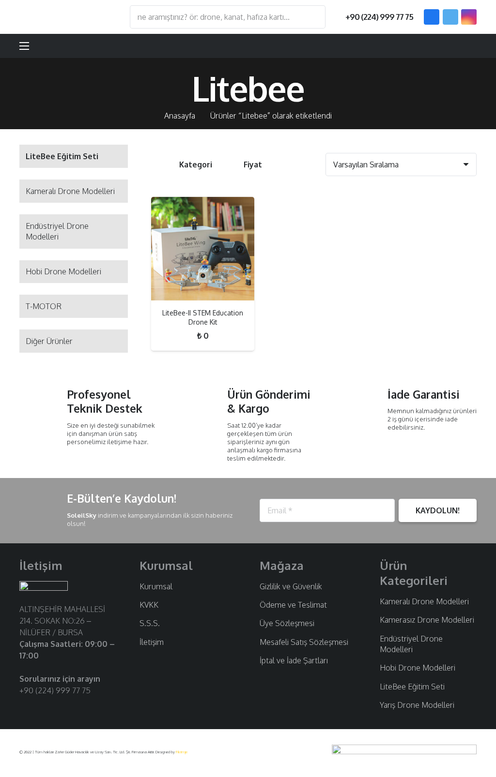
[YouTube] (56, 709)
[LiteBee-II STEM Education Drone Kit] (202, 248)
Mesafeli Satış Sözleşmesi (304, 642)
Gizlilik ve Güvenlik (291, 586)
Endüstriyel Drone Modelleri (57, 231)
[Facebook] (431, 17)
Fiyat (253, 164)
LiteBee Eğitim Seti (412, 686)
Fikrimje (181, 751)
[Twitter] (450, 17)
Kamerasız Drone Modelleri (427, 620)
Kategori (195, 164)
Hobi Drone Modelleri (63, 271)
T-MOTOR (44, 306)
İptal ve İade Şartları (294, 660)
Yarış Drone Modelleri (417, 705)
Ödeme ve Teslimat (293, 605)
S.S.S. (150, 623)
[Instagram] (469, 17)
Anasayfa (179, 115)
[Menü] (24, 46)
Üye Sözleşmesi (287, 623)
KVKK (149, 605)
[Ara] (313, 17)
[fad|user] (440, 46)
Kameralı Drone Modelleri (70, 191)
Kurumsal (156, 586)
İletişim (152, 642)
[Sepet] (465, 46)
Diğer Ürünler (49, 341)
